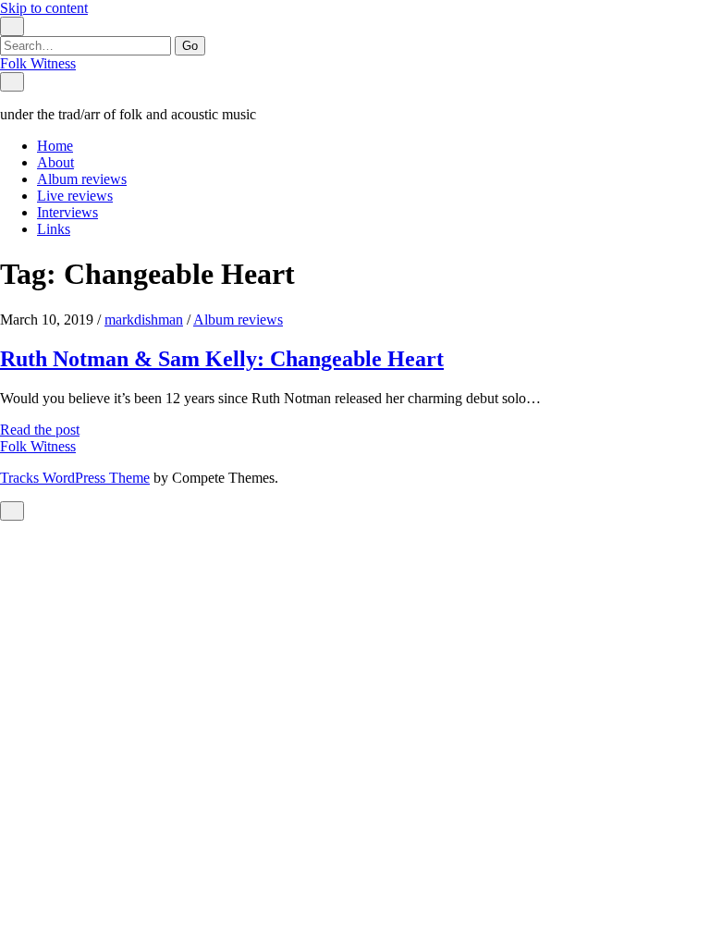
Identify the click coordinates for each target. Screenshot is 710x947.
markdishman (143, 319)
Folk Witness (38, 63)
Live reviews (75, 195)
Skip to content (44, 8)
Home (55, 146)
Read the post (40, 429)
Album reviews (82, 179)
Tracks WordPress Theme (75, 478)
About (55, 162)
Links (53, 229)
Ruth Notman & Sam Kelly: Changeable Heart (222, 359)
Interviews (67, 212)
